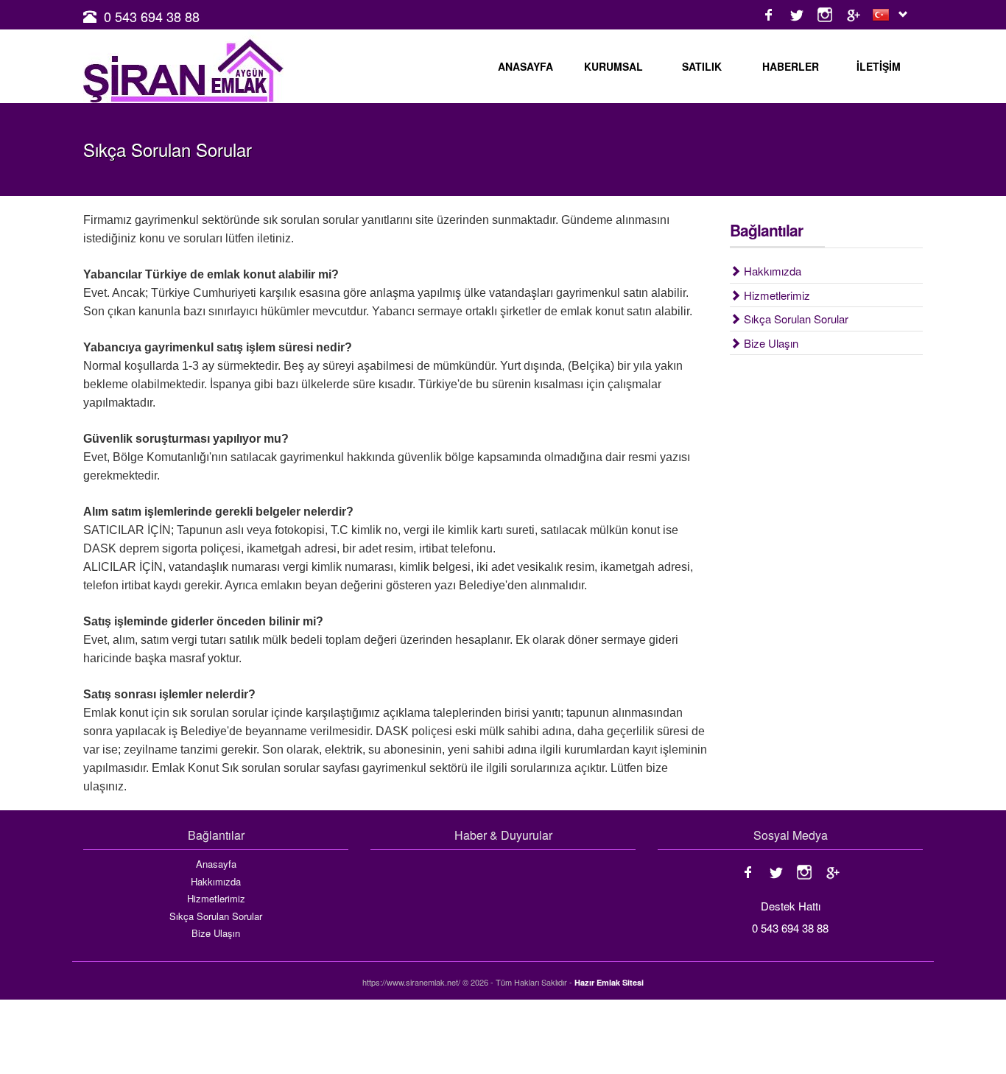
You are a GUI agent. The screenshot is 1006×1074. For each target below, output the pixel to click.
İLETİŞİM (878, 66)
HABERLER (790, 66)
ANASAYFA (525, 66)
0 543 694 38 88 (152, 16)
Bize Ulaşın (769, 343)
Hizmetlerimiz (775, 295)
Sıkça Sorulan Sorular (794, 318)
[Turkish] (884, 15)
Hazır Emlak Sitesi (609, 982)
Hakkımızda (771, 270)
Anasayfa (216, 864)
